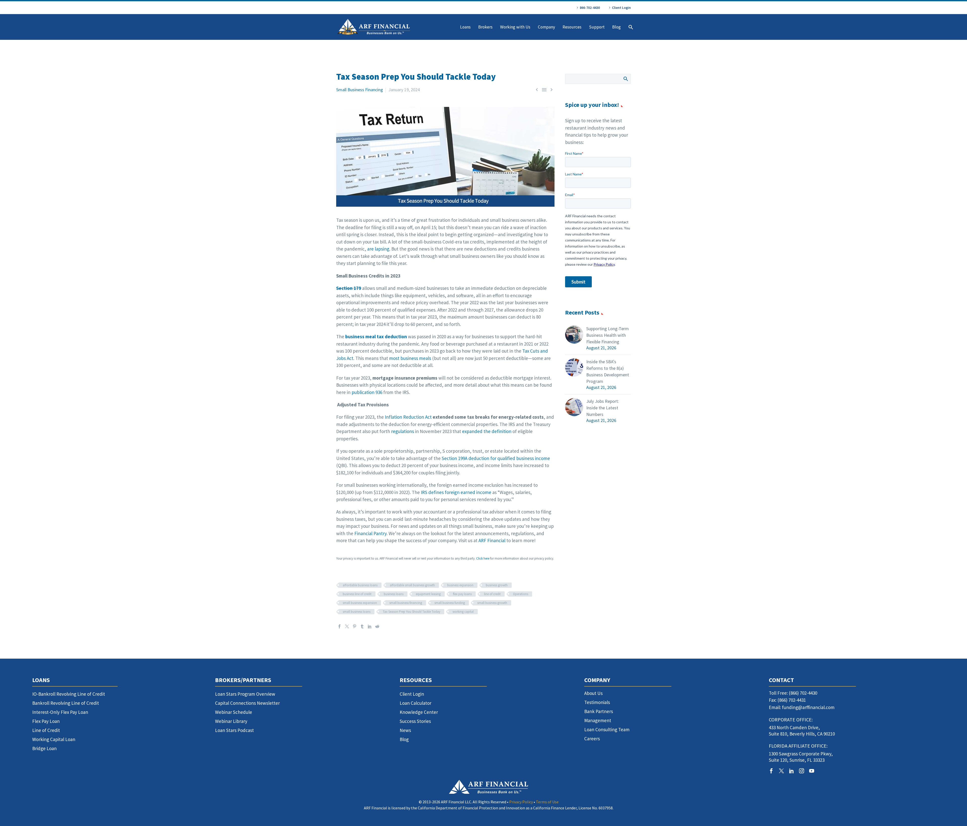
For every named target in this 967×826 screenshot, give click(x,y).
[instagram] (801, 770)
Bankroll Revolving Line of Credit (65, 703)
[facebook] (771, 770)
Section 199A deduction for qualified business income (496, 458)
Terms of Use (547, 801)
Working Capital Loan (53, 739)
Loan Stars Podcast (234, 730)
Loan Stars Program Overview (245, 694)
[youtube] (811, 770)
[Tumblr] (362, 626)
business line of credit (357, 594)
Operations (520, 594)
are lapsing (378, 249)
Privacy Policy (521, 801)
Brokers (485, 27)
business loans (393, 594)
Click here (482, 558)
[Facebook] (339, 626)
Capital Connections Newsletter (247, 703)
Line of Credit (46, 730)
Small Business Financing (359, 90)
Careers (592, 739)
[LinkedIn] (370, 626)
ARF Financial (491, 540)
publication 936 (367, 392)
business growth (497, 585)
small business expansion (360, 603)
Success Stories (415, 721)
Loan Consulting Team (607, 729)
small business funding (449, 603)
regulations (402, 431)
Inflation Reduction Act (408, 417)
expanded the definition (486, 431)
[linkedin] (791, 770)
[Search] (630, 27)
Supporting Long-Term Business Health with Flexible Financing (607, 335)
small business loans (356, 611)
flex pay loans (462, 594)
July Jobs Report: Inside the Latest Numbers (602, 407)
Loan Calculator (415, 703)
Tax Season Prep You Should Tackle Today (411, 611)
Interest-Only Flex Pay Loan (60, 712)
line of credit (492, 594)
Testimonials (597, 702)
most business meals (410, 358)
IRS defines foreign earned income (456, 492)
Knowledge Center (419, 712)
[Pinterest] (355, 626)
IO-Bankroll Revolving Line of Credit (68, 694)
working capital (463, 611)
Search (625, 78)
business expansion (460, 585)
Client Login (621, 7)
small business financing (405, 603)
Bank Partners (598, 711)
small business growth (492, 603)
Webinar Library (231, 721)
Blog (616, 27)
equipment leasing (428, 594)
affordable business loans (360, 585)
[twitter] (781, 770)
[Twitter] (347, 626)
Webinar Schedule (233, 712)
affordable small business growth (412, 585)
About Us (593, 693)
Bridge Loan (44, 748)
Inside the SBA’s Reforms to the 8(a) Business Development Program (607, 371)
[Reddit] (377, 626)
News (405, 730)
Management (597, 720)
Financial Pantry (370, 533)
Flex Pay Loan (46, 721)
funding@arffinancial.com (808, 707)
